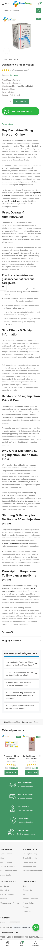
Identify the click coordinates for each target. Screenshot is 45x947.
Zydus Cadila (5, 875)
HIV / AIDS (4, 890)
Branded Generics (30, 858)
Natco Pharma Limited (25, 86)
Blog (24, 886)
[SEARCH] (38, 10)
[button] (21, 663)
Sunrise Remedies (7, 866)
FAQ (24, 894)
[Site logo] (22, 4)
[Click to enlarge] (6, 51)
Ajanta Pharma (6, 854)
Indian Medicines (29, 866)
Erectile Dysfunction (8, 894)
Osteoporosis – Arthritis (9, 903)
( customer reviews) (20, 70)
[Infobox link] (22, 785)
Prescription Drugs (30, 854)
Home (4, 59)
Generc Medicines (30, 862)
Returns (26, 907)
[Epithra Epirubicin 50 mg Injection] (31, 744)
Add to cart (21, 102)
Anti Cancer (13, 59)
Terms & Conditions (30, 899)
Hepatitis (3, 899)
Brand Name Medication (32, 871)
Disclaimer (27, 911)
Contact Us (27, 890)
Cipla (2, 858)
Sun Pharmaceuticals (8, 871)
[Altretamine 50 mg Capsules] (11, 744)
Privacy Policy (28, 903)
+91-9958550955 (13, 922)
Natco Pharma (6, 862)
